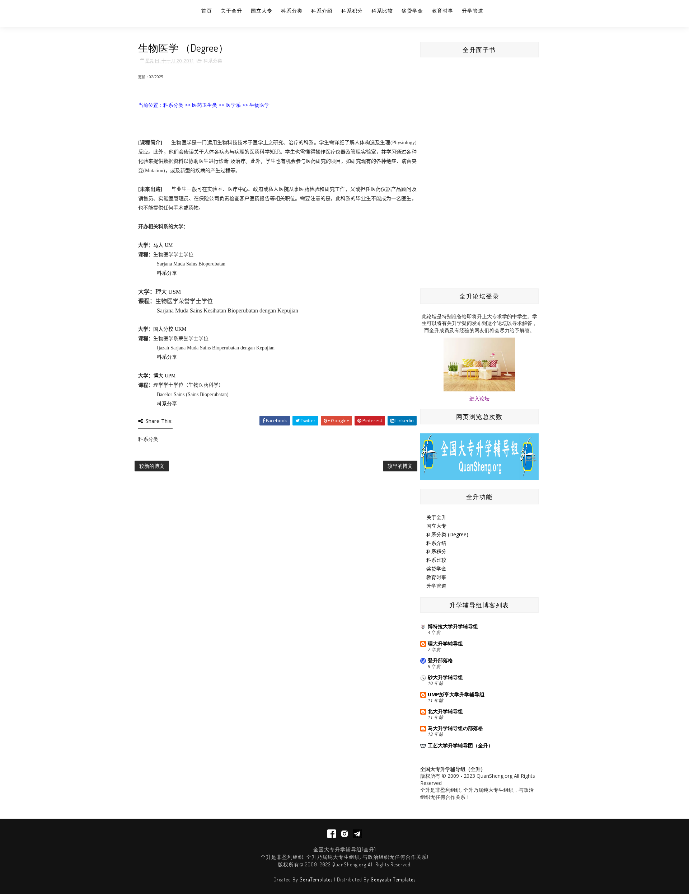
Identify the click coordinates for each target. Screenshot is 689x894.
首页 (206, 11)
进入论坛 (479, 398)
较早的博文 (400, 465)
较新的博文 (151, 465)
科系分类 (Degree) (447, 534)
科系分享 (167, 273)
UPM (169, 375)
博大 (158, 375)
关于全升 (231, 11)
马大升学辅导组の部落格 (455, 728)
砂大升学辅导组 (445, 677)
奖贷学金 (412, 11)
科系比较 (382, 11)
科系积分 (352, 11)
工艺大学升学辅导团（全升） (460, 745)
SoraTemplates (316, 879)
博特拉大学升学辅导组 (453, 626)
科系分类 (292, 11)
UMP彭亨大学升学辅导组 (456, 694)
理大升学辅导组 (445, 643)
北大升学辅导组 (445, 711)
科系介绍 (322, 11)
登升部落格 (440, 660)
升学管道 (472, 11)
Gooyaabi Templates (393, 879)
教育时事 (442, 11)
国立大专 (261, 11)
